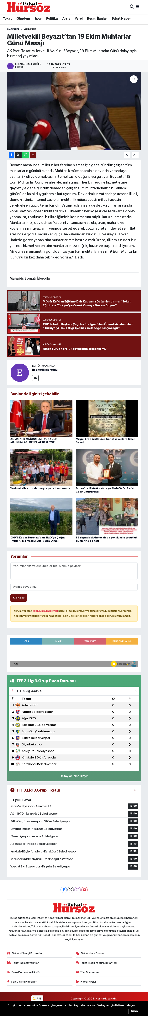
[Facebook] (64, 890)
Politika (52, 18)
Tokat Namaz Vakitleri (25, 962)
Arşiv (66, 18)
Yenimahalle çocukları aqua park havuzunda (40, 488)
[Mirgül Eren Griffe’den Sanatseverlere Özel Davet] (107, 418)
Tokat (7, 18)
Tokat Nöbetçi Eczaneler (27, 953)
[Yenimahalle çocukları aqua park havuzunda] (41, 467)
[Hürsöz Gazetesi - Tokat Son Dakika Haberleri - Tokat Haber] (28, 7)
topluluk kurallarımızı (45, 610)
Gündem (23, 18)
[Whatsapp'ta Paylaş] (25, 155)
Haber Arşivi (88, 981)
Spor (38, 18)
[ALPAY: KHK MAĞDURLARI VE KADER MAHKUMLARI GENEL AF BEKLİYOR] (41, 418)
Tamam (134, 1011)
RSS (38, 998)
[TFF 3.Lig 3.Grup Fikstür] (136, 790)
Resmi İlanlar (97, 18)
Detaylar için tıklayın (74, 776)
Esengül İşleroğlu (44, 369)
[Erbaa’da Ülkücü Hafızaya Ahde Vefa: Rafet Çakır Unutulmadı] (107, 467)
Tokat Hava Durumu (93, 953)
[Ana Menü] (137, 6)
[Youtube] (84, 890)
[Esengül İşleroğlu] (19, 372)
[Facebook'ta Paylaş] (11, 155)
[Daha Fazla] (33, 155)
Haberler (13, 29)
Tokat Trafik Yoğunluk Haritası (98, 962)
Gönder (18, 598)
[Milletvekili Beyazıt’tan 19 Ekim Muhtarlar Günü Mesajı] (74, 111)
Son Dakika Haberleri (24, 981)
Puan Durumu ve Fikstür (26, 972)
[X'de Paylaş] (18, 155)
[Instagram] (77, 890)
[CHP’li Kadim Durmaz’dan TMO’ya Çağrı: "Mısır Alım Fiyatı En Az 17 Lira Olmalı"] (41, 516)
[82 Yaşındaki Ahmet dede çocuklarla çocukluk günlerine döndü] (107, 516)
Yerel (79, 18)
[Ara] (132, 6)
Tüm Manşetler (89, 972)
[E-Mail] (35, 378)
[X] (70, 890)
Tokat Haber (121, 18)
